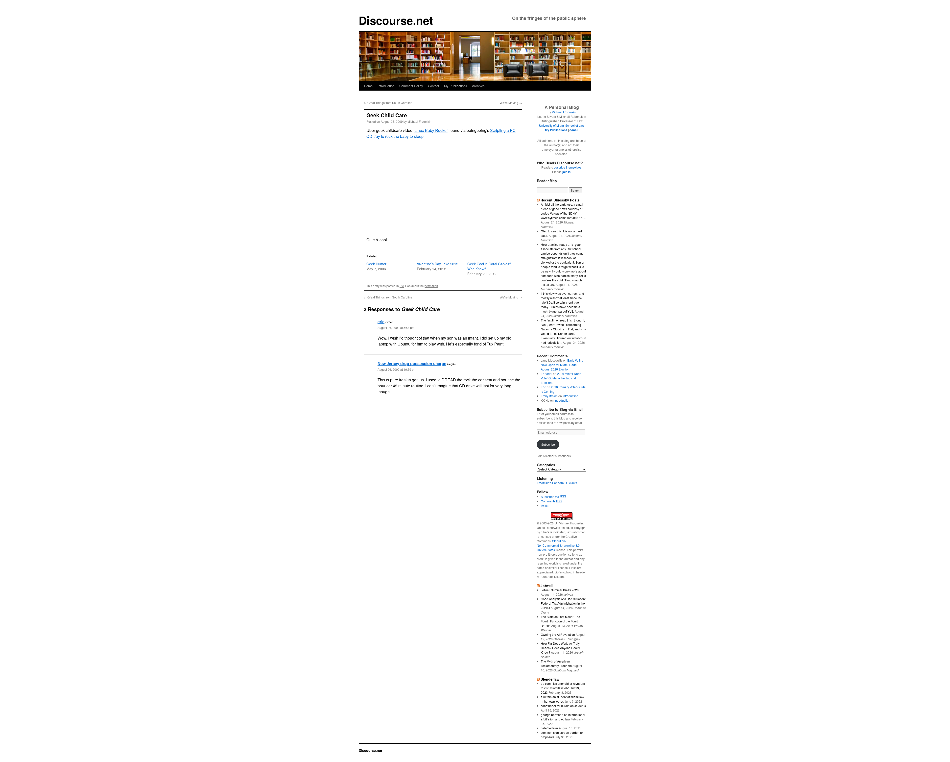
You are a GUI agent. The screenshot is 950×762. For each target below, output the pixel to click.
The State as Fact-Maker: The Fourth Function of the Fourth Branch (560, 621)
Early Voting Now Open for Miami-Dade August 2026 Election (562, 364)
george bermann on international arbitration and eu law (563, 717)
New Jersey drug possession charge (412, 363)
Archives (478, 85)
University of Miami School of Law (561, 125)
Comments (551, 501)
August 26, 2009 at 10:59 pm (397, 369)
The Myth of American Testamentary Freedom (556, 663)
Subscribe (548, 444)
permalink (431, 286)
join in (566, 172)
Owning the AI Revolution (558, 634)
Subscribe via (550, 496)
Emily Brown (549, 396)
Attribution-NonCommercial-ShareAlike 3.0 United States (558, 545)
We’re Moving (511, 102)
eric (381, 321)
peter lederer (549, 728)
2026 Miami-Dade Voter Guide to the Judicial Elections (561, 378)
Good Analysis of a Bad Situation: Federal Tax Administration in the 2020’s (563, 603)
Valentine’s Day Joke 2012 (437, 263)
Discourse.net (396, 20)
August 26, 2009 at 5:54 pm (396, 327)
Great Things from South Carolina (388, 102)
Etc (402, 286)
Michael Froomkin (419, 121)
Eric (543, 387)
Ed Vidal (546, 373)
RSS (563, 496)
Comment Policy (411, 85)
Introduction (386, 85)
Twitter (545, 505)
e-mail (574, 130)
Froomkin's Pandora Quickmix (557, 483)
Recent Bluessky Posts (560, 199)
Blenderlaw (550, 679)
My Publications (455, 85)
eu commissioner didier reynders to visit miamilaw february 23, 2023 (563, 687)
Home (368, 85)
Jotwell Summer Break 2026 (560, 590)
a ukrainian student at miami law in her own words (562, 699)
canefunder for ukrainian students (563, 706)
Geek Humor (376, 263)
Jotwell (547, 585)
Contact (433, 85)
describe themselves (567, 167)
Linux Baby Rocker (431, 130)
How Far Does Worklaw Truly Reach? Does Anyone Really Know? (560, 647)
